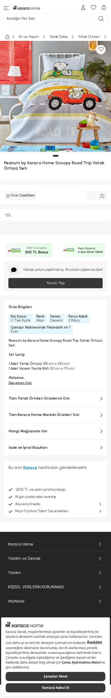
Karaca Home (40, 162)
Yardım (14, 572)
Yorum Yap (55, 283)
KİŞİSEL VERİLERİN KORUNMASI (36, 587)
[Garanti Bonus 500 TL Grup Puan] (29, 250)
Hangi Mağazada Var (28, 431)
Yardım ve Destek (24, 558)
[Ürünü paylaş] (102, 195)
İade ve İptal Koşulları (28, 447)
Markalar (16, 601)
